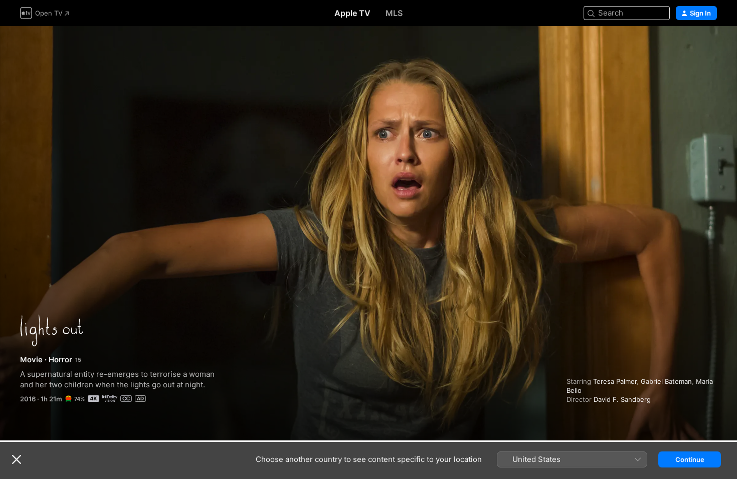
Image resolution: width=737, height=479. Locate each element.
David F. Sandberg (622, 399)
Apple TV (352, 13)
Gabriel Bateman (666, 381)
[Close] (16, 459)
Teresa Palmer (615, 381)
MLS (394, 13)
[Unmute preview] (710, 46)
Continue (689, 459)
